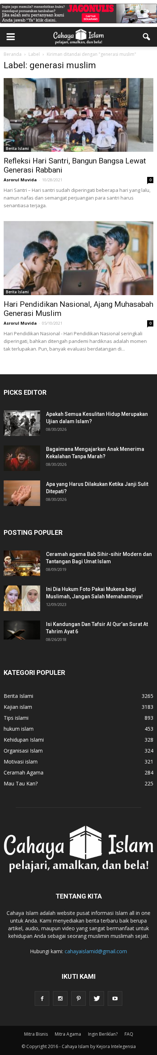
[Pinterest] (78, 998)
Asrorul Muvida (20, 179)
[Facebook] (42, 998)
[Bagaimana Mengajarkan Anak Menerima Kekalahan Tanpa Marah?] (22, 458)
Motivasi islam (21, 761)
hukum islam (19, 728)
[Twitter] (96, 998)
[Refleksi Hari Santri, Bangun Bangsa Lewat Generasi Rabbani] (78, 115)
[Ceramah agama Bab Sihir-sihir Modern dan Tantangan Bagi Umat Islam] (22, 563)
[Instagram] (60, 998)
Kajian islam (18, 706)
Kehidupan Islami (24, 739)
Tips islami (16, 717)
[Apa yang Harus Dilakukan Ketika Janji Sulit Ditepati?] (22, 493)
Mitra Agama (68, 1034)
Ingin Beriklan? (103, 1034)
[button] (147, 37)
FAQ (129, 1034)
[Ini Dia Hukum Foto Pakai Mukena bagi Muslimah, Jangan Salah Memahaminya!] (22, 598)
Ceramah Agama (23, 772)
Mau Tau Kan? (21, 783)
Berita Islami (17, 148)
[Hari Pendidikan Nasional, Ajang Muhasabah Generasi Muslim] (78, 258)
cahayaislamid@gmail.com (96, 951)
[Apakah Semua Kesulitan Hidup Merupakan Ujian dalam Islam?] (22, 423)
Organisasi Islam (23, 750)
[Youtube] (115, 998)
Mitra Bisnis (36, 1034)
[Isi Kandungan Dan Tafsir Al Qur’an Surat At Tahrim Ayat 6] (22, 630)
